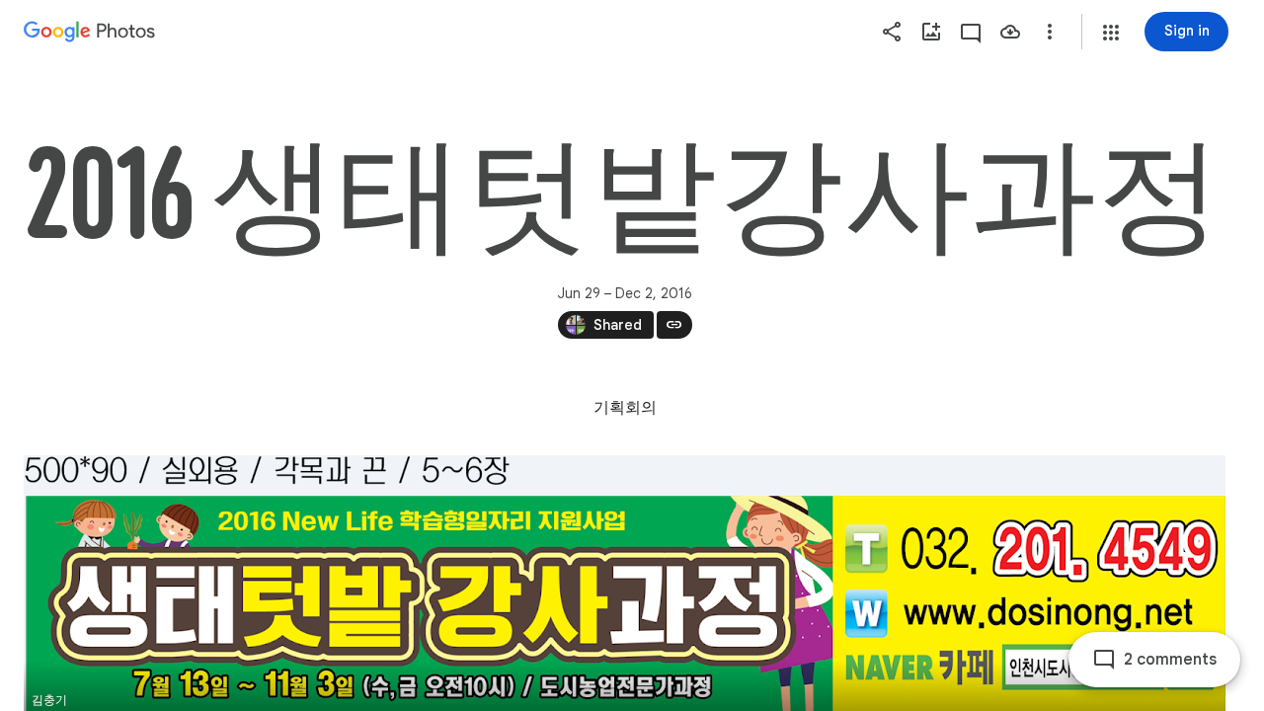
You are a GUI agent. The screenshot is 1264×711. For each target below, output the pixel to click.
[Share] (891, 31)
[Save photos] (1010, 31)
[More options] (1049, 31)
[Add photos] (931, 31)
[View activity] (970, 31)
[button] (1111, 32)
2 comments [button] (1170, 660)
